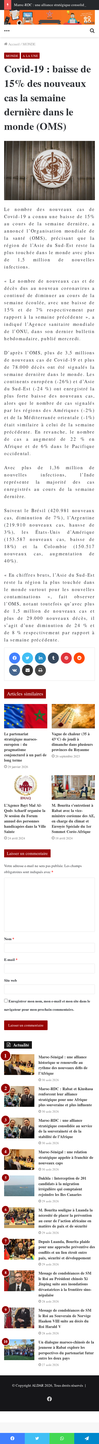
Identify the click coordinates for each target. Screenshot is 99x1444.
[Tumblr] (53, 658)
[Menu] (7, 30)
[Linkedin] (40, 658)
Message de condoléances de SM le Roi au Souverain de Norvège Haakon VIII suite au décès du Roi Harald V (64, 1318)
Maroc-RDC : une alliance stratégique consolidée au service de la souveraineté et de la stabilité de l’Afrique (65, 1128)
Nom (9, 938)
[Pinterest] (66, 658)
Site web (10, 980)
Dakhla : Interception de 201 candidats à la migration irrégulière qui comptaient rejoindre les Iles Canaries (62, 1186)
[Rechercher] (92, 30)
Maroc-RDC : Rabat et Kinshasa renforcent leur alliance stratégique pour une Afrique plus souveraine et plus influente (65, 1097)
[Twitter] (27, 658)
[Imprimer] (40, 670)
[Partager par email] (27, 670)
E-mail (11, 959)
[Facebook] (14, 658)
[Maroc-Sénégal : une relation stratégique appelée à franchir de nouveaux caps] (19, 1159)
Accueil (13, 44)
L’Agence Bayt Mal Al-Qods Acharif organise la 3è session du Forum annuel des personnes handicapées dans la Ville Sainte (25, 818)
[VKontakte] (14, 670)
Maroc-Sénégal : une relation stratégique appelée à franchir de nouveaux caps (65, 1157)
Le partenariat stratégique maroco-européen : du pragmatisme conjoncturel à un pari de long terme (25, 747)
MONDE (29, 44)
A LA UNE (30, 55)
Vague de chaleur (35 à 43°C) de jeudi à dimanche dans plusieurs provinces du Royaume (72, 741)
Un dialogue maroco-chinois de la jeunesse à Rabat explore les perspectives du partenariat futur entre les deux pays (66, 1350)
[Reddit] (79, 658)
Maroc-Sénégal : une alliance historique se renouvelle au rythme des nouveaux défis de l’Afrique (62, 1065)
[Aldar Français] (49, 17)
